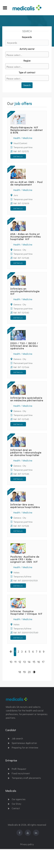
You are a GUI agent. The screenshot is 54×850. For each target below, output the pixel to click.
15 (34, 662)
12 (20, 662)
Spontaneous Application (24, 743)
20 (29, 672)
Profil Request (19, 768)
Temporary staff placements (26, 777)
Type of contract (27, 72)
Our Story (16, 803)
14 (29, 662)
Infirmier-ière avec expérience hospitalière (25, 506)
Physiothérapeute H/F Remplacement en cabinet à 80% (26, 130)
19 (24, 672)
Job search (17, 738)
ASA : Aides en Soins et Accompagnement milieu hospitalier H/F (25, 236)
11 (15, 662)
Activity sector (27, 48)
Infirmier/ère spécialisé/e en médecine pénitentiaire (26, 399)
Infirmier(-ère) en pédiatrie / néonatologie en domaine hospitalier (25, 452)
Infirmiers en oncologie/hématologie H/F (25, 291)
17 (43, 662)
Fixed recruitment (21, 773)
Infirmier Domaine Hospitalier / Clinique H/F (26, 612)
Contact (16, 808)
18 (19, 672)
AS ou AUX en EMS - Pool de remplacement (26, 183)
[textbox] (27, 55)
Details (18, 156)
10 (11, 662)
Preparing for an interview (25, 747)
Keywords (27, 37)
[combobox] (27, 54)
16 (38, 662)
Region (27, 60)
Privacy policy (27, 844)
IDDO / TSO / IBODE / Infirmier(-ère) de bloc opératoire (24, 345)
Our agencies (19, 799)
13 (24, 662)
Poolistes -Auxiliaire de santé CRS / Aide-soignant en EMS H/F (24, 559)
